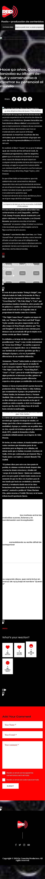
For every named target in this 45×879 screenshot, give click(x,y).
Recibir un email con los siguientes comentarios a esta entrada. (20, 774)
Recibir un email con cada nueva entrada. (23, 780)
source (4, 628)
